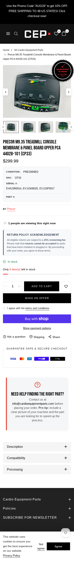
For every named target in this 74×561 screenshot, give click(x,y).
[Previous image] (5, 91)
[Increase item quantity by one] (19, 286)
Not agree (41, 546)
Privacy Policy (11, 555)
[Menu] (8, 34)
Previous (3, 126)
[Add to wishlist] (66, 286)
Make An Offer (37, 298)
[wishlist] (56, 34)
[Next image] (68, 91)
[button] (16, 34)
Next (71, 126)
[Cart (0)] (64, 34)
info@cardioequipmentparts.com (33, 403)
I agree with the (27, 308)
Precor (11, 208)
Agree (58, 546)
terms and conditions (37, 308)
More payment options (37, 328)
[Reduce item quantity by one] (6, 286)
